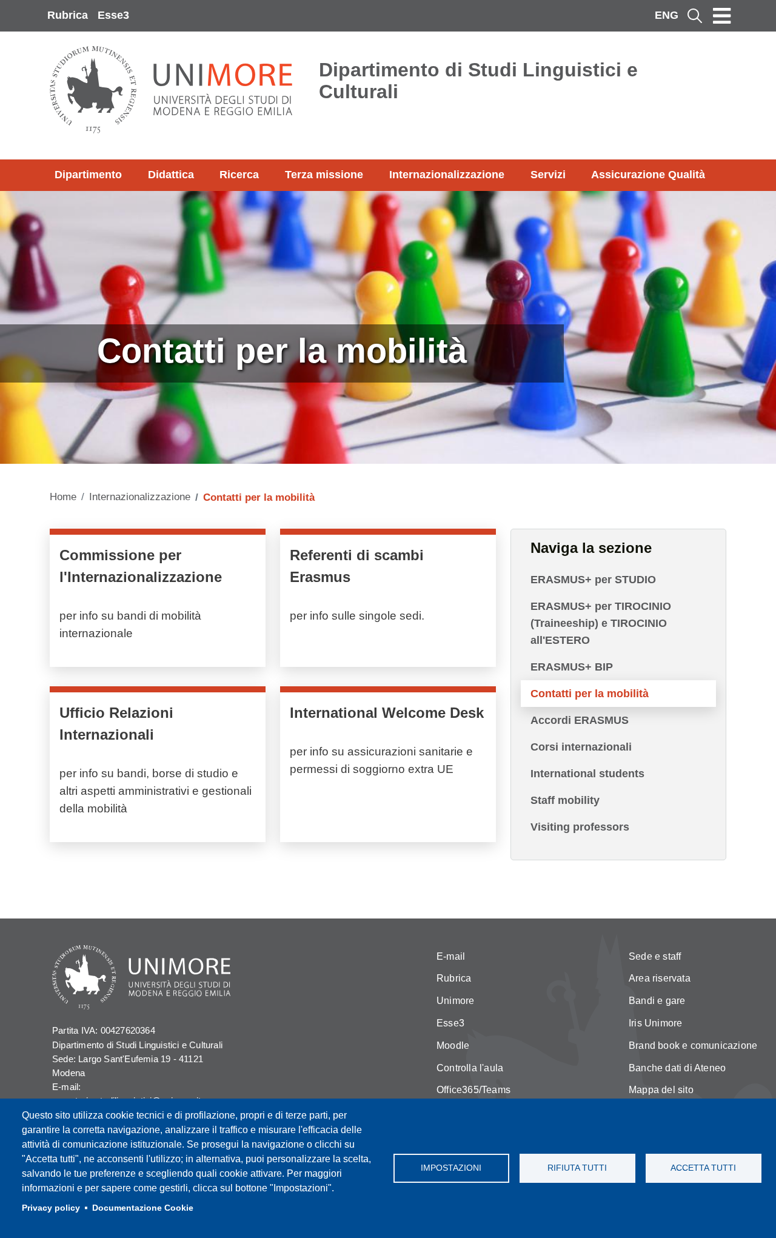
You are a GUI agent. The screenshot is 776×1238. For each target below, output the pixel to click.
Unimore (455, 1000)
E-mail (450, 956)
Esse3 (113, 15)
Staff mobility (565, 800)
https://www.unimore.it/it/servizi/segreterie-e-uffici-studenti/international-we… (388, 767)
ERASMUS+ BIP (571, 667)
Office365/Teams (473, 1090)
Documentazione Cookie (142, 1208)
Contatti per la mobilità (589, 694)
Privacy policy (51, 1208)
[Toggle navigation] (722, 15)
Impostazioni (451, 1168)
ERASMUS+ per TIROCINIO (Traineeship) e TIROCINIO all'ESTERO (600, 623)
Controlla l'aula (469, 1068)
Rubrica (67, 15)
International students (587, 774)
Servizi (548, 175)
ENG (666, 15)
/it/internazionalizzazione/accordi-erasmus (388, 601)
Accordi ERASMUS (579, 720)
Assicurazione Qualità (648, 175)
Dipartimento (88, 175)
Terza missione (324, 175)
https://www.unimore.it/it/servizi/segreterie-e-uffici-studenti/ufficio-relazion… (158, 767)
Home (63, 497)
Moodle (452, 1045)
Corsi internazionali (581, 747)
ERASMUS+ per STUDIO (593, 580)
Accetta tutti (703, 1168)
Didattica (171, 175)
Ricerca (239, 175)
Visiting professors (579, 827)
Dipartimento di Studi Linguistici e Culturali (478, 80)
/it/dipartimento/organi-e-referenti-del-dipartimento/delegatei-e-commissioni (158, 601)
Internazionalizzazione (446, 175)
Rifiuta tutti (577, 1168)
